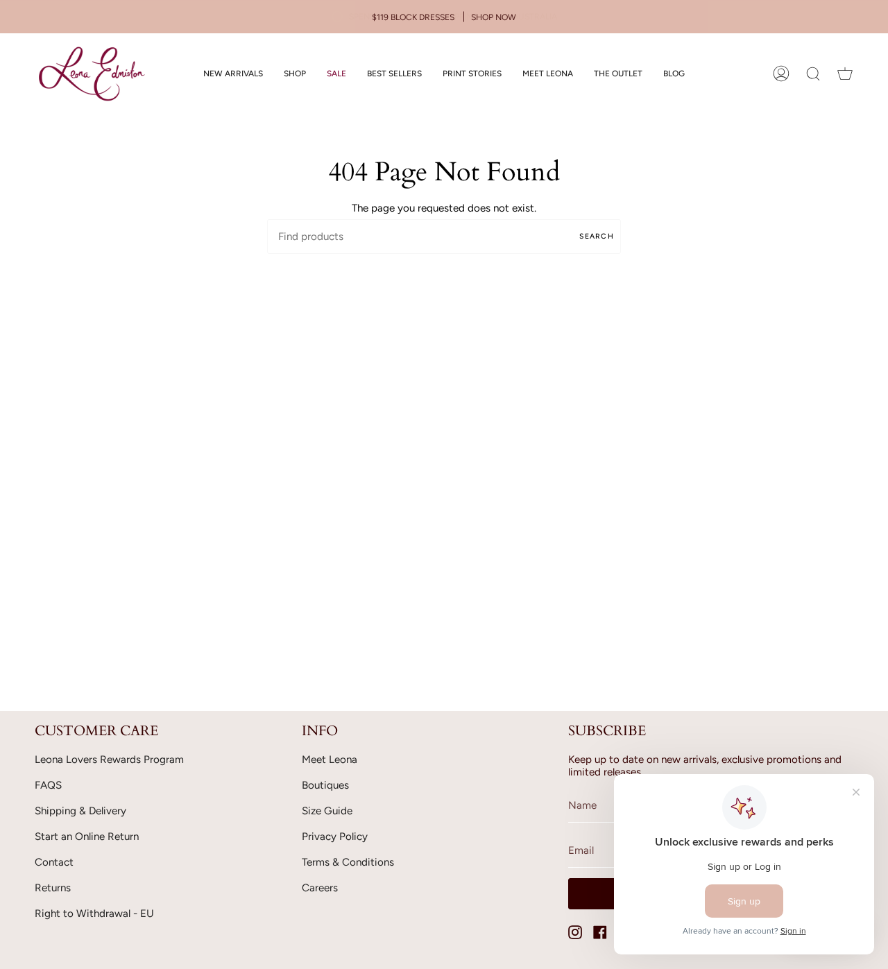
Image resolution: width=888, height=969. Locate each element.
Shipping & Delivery (80, 811)
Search (596, 236)
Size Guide (327, 811)
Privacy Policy (335, 836)
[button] (294, 73)
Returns (53, 888)
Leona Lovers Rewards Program (109, 759)
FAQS (48, 785)
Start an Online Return (87, 836)
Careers (320, 888)
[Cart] (845, 73)
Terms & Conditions (348, 862)
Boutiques (325, 785)
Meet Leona (329, 759)
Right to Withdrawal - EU (94, 913)
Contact (54, 862)
